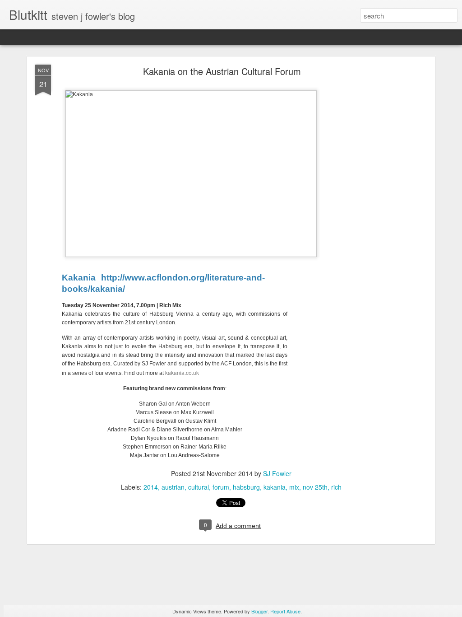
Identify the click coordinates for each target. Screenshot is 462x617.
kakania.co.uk (182, 372)
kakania (274, 486)
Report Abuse (285, 611)
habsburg (246, 486)
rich (336, 486)
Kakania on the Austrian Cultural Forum (222, 71)
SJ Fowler (277, 473)
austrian (173, 486)
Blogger (259, 611)
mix (294, 486)
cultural (198, 486)
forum (221, 486)
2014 (150, 486)
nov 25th (315, 486)
